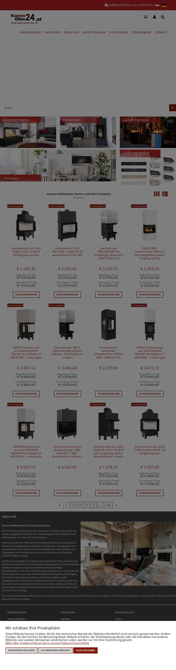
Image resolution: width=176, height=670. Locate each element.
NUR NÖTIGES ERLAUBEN (21, 650)
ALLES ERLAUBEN (85, 650)
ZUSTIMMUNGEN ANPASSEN (55, 650)
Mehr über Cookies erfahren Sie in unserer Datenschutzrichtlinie (47, 643)
